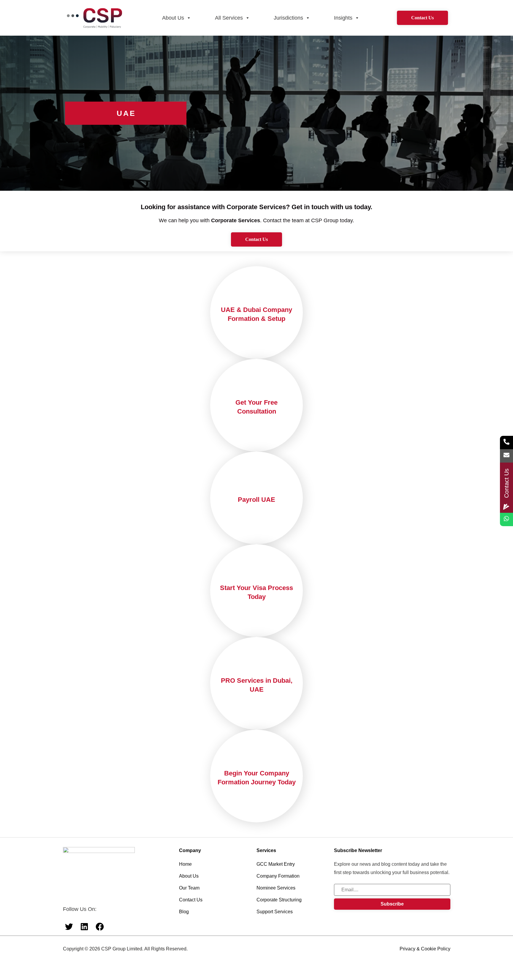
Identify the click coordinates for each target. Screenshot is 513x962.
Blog (184, 911)
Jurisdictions (288, 18)
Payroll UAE (256, 499)
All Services (229, 18)
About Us (173, 18)
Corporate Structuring (279, 899)
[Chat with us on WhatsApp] (506, 519)
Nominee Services (275, 887)
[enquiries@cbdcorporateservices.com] (506, 456)
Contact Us (422, 17)
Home (185, 864)
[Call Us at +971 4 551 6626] (506, 442)
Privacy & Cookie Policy (425, 948)
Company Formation (278, 876)
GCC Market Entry (275, 864)
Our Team (189, 887)
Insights (343, 18)
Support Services (274, 911)
